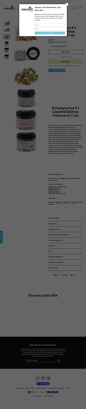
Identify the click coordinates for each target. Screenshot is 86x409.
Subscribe (50, 33)
